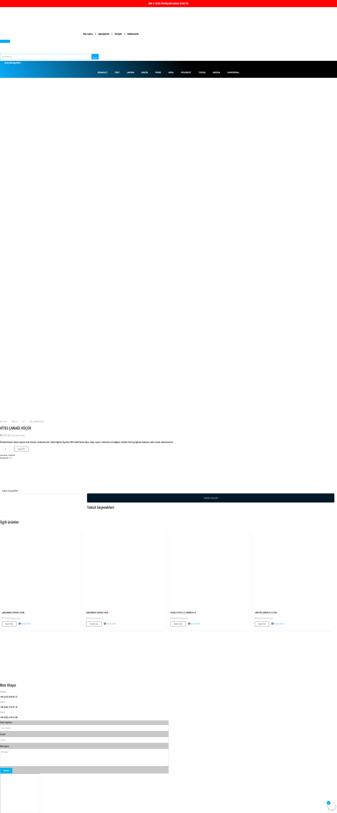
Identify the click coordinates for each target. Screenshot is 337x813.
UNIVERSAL (233, 72)
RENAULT (103, 72)
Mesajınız (4, 746)
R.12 (23, 421)
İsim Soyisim (6, 722)
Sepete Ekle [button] (9, 624)
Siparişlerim (103, 33)
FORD (158, 72)
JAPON (130, 72)
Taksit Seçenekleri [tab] (10, 490)
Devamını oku (94, 624)
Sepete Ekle (21, 449)
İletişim (118, 33)
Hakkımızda (133, 33)
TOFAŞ (202, 72)
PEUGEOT (186, 72)
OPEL (171, 72)
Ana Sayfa (88, 33)
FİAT (117, 72)
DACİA (144, 72)
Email (2, 734)
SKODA (216, 72)
